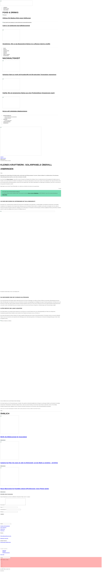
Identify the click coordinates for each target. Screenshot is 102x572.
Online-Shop (4, 194)
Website (1, 511)
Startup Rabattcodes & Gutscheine (11, 116)
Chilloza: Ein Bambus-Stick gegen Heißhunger (17, 18)
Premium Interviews (8, 120)
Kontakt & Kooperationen (6, 552)
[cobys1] (17, 22)
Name (1, 507)
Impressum (2, 530)
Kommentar (2, 504)
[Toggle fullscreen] (5, 569)
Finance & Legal (6, 8)
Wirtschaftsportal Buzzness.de (5, 536)
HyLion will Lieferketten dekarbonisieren (15, 111)
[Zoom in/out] (8, 569)
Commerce (5, 7)
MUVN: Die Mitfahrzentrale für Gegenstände (13, 437)
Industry (5, 49)
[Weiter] (3, 570)
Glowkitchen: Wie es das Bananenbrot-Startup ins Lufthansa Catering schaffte (26, 44)
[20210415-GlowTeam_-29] (11, 40)
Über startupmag (3, 527)
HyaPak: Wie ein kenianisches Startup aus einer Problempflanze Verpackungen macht (29, 93)
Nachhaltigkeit (6, 55)
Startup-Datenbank (6, 121)
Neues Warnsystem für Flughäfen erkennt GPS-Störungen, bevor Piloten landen (24, 488)
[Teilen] (3, 569)
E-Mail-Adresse (3, 509)
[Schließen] (1, 569)
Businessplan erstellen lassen (5, 542)
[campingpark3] (9, 459)
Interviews (5, 119)
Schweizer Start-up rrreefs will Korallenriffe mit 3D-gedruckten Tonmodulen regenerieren (29, 74)
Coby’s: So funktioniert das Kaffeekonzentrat (16, 25)
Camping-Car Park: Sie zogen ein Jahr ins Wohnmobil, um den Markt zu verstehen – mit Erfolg (29, 462)
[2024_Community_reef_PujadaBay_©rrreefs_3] (11, 71)
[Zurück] (1, 570)
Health (4, 48)
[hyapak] (11, 89)
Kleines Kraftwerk (10, 179)
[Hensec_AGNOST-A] (9, 485)
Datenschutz (2, 529)
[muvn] (9, 433)
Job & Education (6, 50)
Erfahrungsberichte (7, 115)
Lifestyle (5, 53)
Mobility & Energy (6, 54)
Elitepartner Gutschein (4, 538)
